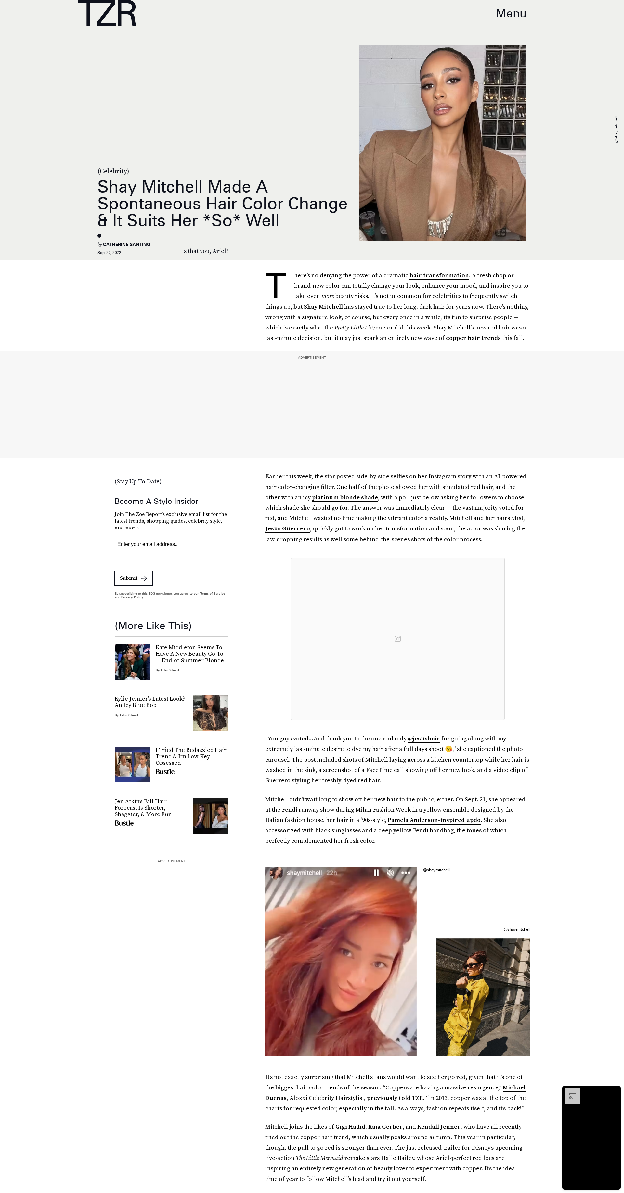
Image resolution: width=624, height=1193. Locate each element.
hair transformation (439, 275)
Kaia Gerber (385, 1127)
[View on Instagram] (398, 639)
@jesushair (424, 738)
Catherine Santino (126, 244)
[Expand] (569, 1092)
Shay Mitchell (323, 307)
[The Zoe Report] (107, 13)
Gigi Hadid (350, 1127)
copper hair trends (473, 338)
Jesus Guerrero (287, 528)
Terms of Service (212, 593)
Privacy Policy (132, 597)
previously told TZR (395, 1098)
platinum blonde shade (345, 497)
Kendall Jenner (439, 1127)
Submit (128, 577)
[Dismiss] (613, 1092)
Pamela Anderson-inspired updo (434, 820)
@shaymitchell (616, 129)
